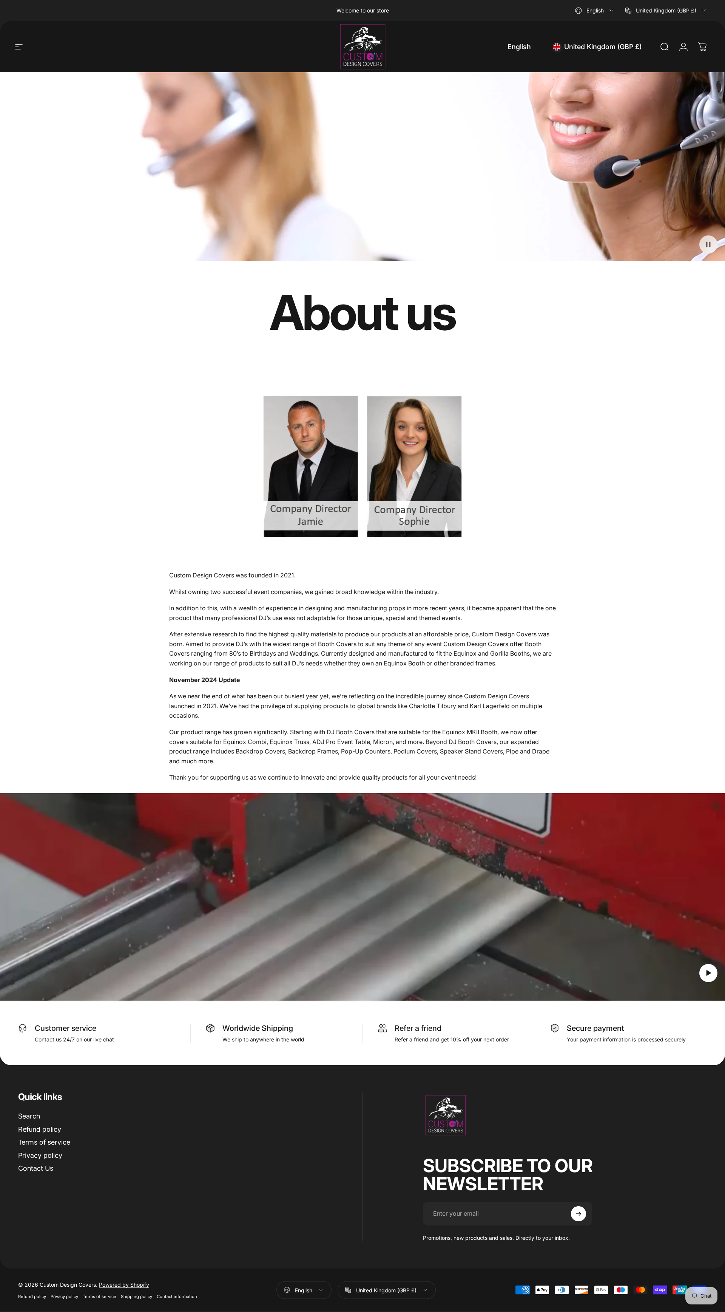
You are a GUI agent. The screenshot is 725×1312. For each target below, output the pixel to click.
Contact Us (35, 1168)
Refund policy (39, 1129)
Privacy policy (40, 1155)
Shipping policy (136, 1296)
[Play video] (362, 897)
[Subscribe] (578, 1213)
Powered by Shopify (124, 1284)
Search (29, 1116)
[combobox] (594, 10)
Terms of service (44, 1142)
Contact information (177, 1296)
